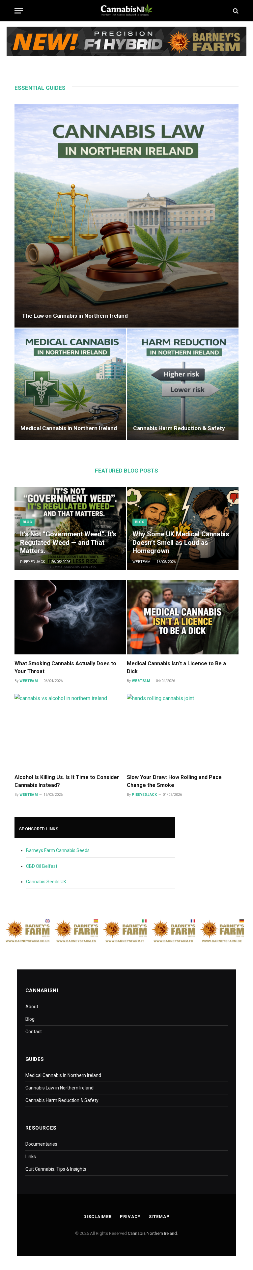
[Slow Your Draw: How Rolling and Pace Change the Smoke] (183, 731)
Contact (33, 1031)
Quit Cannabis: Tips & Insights (55, 1169)
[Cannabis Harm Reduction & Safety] (183, 384)
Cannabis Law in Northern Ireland (59, 1087)
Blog (27, 522)
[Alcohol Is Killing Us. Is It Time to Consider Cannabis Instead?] (70, 731)
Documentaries (41, 1144)
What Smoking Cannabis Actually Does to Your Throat (65, 667)
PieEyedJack (32, 562)
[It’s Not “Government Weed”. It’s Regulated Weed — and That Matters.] (70, 528)
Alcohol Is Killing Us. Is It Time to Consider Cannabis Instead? (66, 781)
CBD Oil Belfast (41, 866)
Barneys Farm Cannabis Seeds (58, 850)
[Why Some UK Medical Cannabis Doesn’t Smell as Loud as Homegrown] (183, 528)
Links (30, 1156)
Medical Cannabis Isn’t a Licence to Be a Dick (176, 667)
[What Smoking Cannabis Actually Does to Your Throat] (70, 617)
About (31, 1006)
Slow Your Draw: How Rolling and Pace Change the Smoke (174, 781)
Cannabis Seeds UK (46, 881)
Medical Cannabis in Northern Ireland (68, 428)
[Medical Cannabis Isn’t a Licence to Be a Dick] (183, 617)
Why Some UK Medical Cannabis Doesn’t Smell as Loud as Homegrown (180, 542)
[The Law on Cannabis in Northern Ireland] (126, 216)
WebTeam (141, 562)
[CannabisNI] (126, 10)
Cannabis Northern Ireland (152, 1233)
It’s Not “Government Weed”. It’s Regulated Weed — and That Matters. (68, 542)
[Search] (235, 10)
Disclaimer (97, 1216)
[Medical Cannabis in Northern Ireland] (70, 384)
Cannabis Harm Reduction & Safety (179, 428)
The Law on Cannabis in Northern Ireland (75, 315)
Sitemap (159, 1216)
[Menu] (18, 10)
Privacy (130, 1216)
